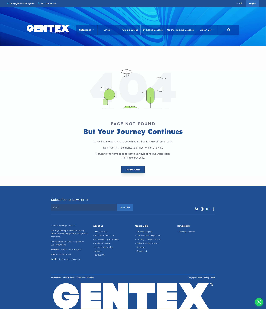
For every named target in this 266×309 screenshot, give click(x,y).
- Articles (97, 251)
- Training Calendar (186, 231)
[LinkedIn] (196, 209)
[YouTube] (207, 209)
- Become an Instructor (103, 235)
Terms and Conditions (85, 278)
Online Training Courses (180, 29)
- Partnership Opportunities (105, 239)
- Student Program (101, 243)
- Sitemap (139, 247)
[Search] (229, 29)
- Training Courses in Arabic (148, 239)
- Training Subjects (143, 231)
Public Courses (130, 29)
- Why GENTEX (100, 231)
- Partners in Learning (103, 247)
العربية (239, 3)
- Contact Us (99, 255)
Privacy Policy (68, 278)
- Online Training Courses (146, 243)
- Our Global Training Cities (147, 235)
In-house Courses (153, 29)
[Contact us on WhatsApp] (259, 302)
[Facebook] (213, 209)
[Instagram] (202, 209)
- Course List (141, 251)
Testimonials (56, 278)
